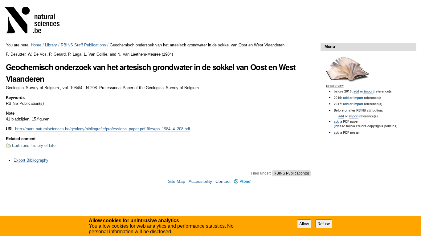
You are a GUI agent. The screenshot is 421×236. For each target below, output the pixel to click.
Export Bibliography (31, 160)
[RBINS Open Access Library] (36, 21)
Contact (223, 181)
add (356, 91)
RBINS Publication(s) (291, 173)
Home (36, 45)
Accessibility (200, 181)
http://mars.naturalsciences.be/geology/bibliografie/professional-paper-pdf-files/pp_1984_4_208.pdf (102, 129)
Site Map (176, 181)
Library (51, 45)
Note (10, 113)
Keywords (15, 97)
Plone (242, 181)
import (368, 91)
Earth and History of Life (33, 145)
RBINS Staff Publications (83, 45)
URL (10, 129)
